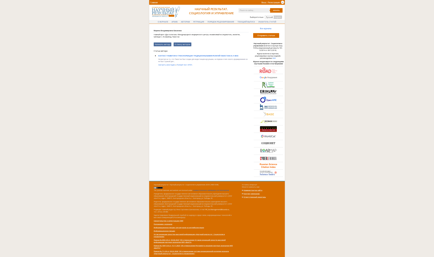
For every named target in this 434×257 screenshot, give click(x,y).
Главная (154, 2)
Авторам (185, 22)
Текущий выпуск (246, 22)
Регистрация (274, 2)
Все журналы (265, 28)
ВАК (274, 58)
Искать (276, 10)
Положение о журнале (163, 224)
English (278, 17)
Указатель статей (267, 22)
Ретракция (198, 22)
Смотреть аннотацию (166, 65)
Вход (264, 2)
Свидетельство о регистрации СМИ (168, 221)
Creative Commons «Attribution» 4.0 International (211, 190)
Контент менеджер (252, 194)
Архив (175, 22)
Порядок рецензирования (221, 22)
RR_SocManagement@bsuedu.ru (217, 209)
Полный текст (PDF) (184, 65)
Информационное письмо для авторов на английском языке (179, 227)
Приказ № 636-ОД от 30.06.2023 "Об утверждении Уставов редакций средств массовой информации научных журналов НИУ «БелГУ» (190, 241)
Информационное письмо (164, 231)
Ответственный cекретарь (255, 197)
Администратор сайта (253, 190)
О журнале (163, 22)
